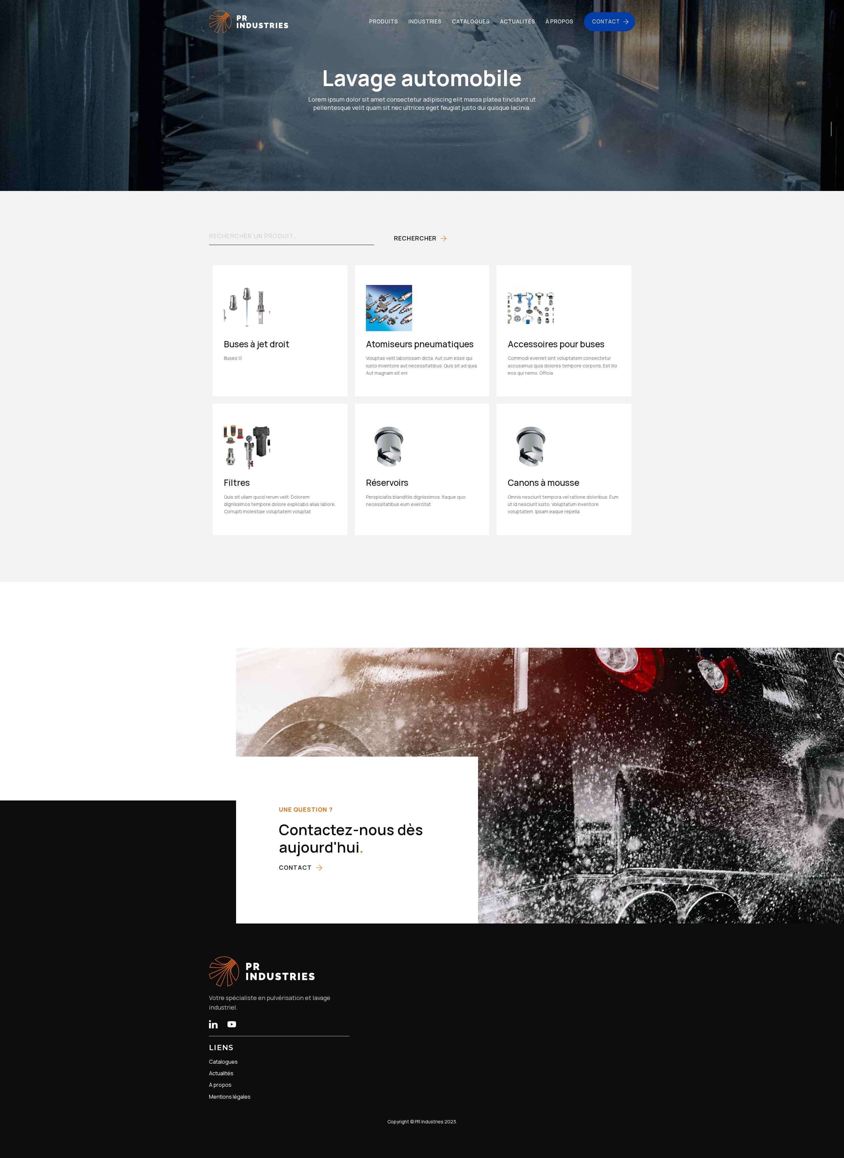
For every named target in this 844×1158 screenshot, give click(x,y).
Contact (606, 21)
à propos (560, 21)
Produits (383, 21)
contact (295, 867)
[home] (248, 22)
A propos (220, 1085)
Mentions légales (230, 1097)
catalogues (471, 21)
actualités (517, 21)
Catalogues (223, 1062)
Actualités (221, 1073)
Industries (425, 21)
